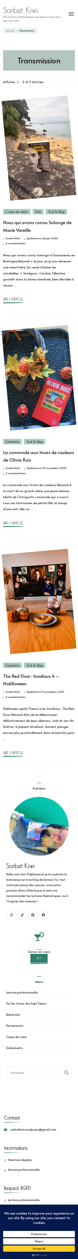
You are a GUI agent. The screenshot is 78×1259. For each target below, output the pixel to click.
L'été (38, 212)
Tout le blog (56, 212)
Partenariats (15, 1026)
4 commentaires (16, 697)
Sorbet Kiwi (20, 10)
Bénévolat (13, 1015)
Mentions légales (20, 1160)
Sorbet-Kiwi (13, 238)
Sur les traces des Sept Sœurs (26, 1003)
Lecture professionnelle (22, 992)
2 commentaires (16, 473)
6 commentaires (16, 243)
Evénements (14, 1048)
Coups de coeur (17, 212)
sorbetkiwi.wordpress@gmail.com (33, 1129)
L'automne (12, 441)
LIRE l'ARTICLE (13, 299)
